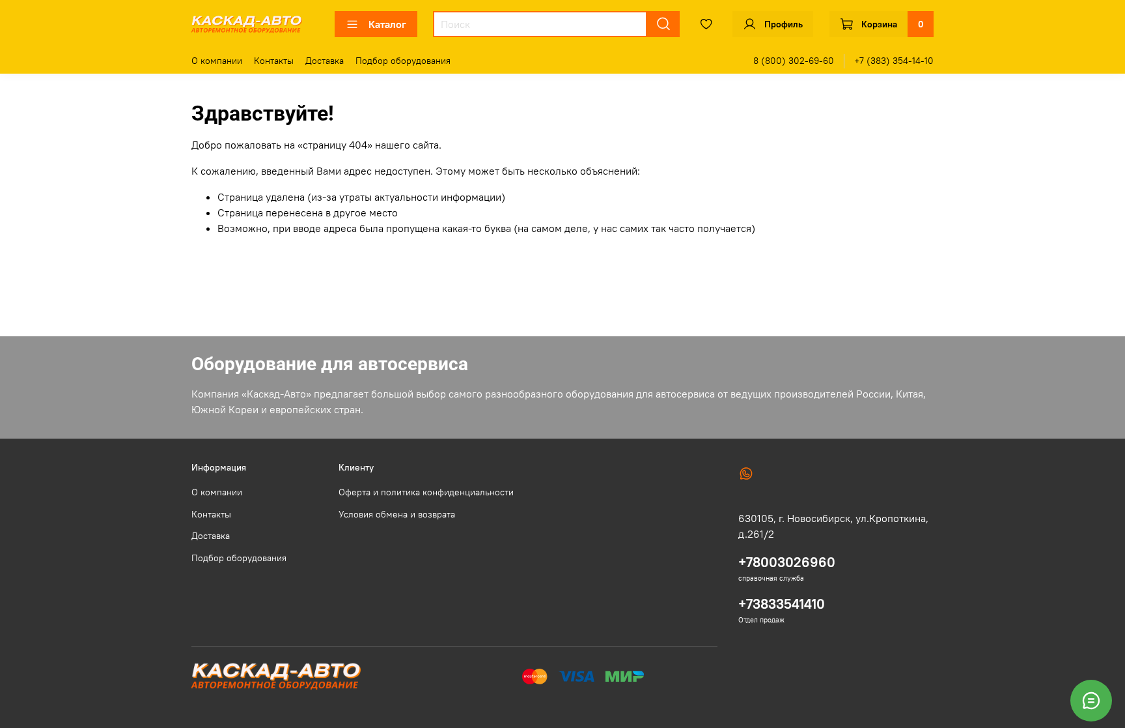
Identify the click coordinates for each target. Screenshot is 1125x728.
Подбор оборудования (403, 60)
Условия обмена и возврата (397, 514)
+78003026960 (786, 562)
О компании (216, 60)
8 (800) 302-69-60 (793, 60)
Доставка (324, 60)
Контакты (274, 60)
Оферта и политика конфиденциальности (426, 492)
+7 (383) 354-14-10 (894, 60)
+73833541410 (781, 604)
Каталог (387, 24)
